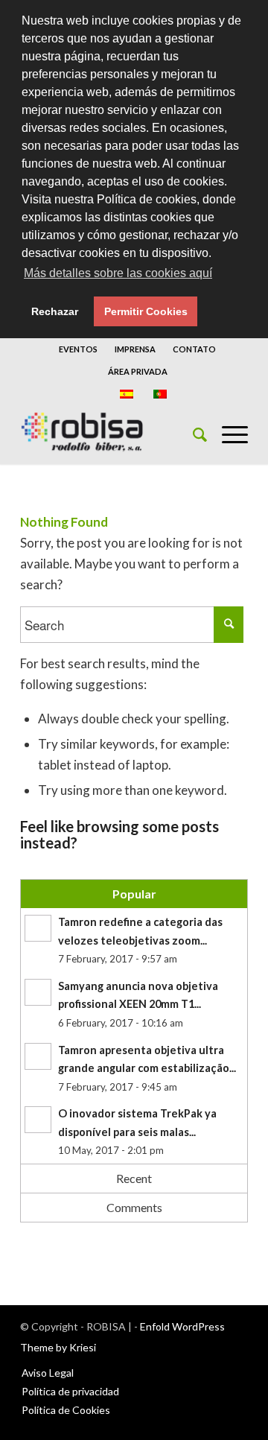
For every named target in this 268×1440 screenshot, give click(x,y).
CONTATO (194, 349)
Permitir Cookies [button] (146, 311)
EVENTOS (78, 349)
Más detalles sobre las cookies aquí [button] (118, 273)
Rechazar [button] (54, 311)
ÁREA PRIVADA (138, 371)
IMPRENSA (135, 349)
